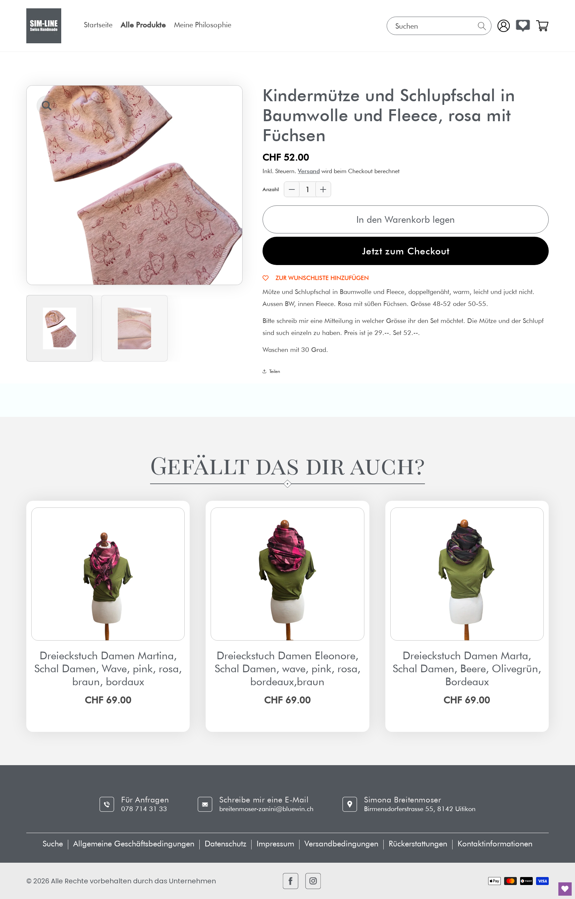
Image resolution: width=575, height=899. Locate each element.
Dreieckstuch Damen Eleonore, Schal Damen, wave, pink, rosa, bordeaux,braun (287, 668)
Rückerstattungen (418, 844)
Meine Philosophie (202, 24)
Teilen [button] (274, 371)
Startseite (98, 24)
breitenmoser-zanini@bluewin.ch (266, 809)
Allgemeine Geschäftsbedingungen (133, 844)
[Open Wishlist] (523, 26)
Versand (309, 170)
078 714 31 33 (144, 809)
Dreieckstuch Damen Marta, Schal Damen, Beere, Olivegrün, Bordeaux (467, 668)
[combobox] (439, 26)
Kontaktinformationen (495, 844)
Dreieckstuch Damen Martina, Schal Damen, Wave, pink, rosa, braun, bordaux (108, 668)
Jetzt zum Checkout (406, 251)
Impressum (275, 844)
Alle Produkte (143, 24)
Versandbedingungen (341, 844)
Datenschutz (225, 844)
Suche (53, 844)
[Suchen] (482, 26)
